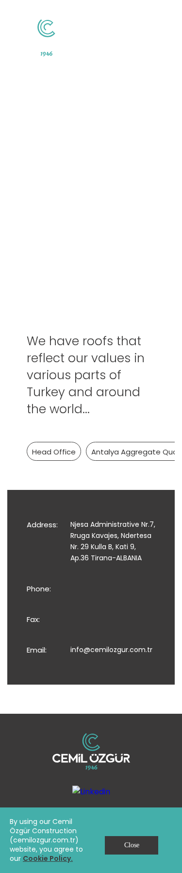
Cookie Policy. (48, 858)
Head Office (54, 452)
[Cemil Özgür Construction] (46, 37)
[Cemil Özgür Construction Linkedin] (91, 791)
